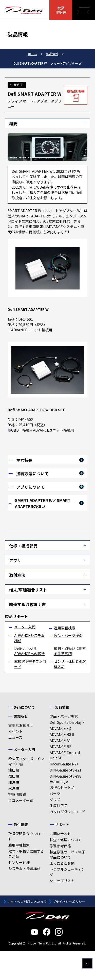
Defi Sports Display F (67, 722)
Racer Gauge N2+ (64, 763)
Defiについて (24, 707)
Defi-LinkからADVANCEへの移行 (29, 651)
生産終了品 (58, 805)
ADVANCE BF (60, 746)
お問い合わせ (60, 833)
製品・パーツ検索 (68, 635)
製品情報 (62, 707)
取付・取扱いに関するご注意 (26, 854)
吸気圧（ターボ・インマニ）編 (26, 761)
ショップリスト (62, 880)
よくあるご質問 (62, 863)
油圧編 (13, 770)
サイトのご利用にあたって (27, 901)
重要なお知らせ (20, 725)
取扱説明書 (60, 10)
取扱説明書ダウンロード (26, 836)
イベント (15, 731)
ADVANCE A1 (60, 740)
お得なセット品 (62, 787)
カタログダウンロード (67, 811)
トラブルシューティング (67, 872)
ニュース (15, 737)
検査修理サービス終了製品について (67, 854)
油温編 (13, 782)
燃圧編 (13, 776)
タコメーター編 (20, 800)
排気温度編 (17, 794)
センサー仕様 (19, 862)
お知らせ (21, 716)
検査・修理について (66, 839)
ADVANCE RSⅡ (62, 734)
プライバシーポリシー (69, 901)
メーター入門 (24, 626)
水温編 (13, 788)
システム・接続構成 (24, 868)
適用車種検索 (64, 627)
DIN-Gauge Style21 (65, 770)
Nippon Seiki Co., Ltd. (42, 943)
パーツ (55, 793)
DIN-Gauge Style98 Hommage (65, 779)
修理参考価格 (60, 845)
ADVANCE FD (60, 728)
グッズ (55, 799)
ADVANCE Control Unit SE (65, 755)
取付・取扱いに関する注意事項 (70, 651)
